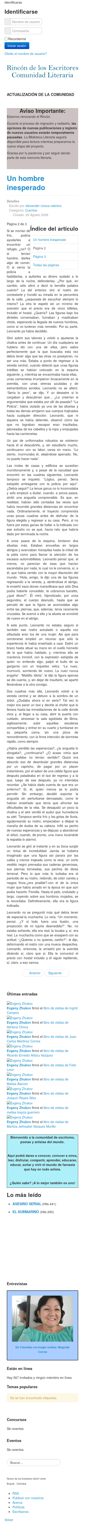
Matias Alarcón (17, 1083)
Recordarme (17, 38)
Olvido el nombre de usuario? (26, 53)
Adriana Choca (17, 1027)
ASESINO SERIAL (27, 1203)
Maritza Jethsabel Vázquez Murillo (31, 1126)
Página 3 (39, 256)
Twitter (63, 83)
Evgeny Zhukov (19, 1008)
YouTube (72, 83)
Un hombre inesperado (26, 182)
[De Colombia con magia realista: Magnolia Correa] (42, 1318)
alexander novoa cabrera (43, 205)
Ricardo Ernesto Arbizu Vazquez (30, 1055)
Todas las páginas (46, 265)
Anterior (34, 973)
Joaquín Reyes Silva (21, 1098)
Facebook (54, 83)
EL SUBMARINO (26, 1211)
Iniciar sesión (16, 45)
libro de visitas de (56, 1008)
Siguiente (55, 973)
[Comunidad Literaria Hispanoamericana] (42, 71)
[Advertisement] (42, 1248)
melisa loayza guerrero (23, 1112)
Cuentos (31, 210)
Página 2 (39, 248)
